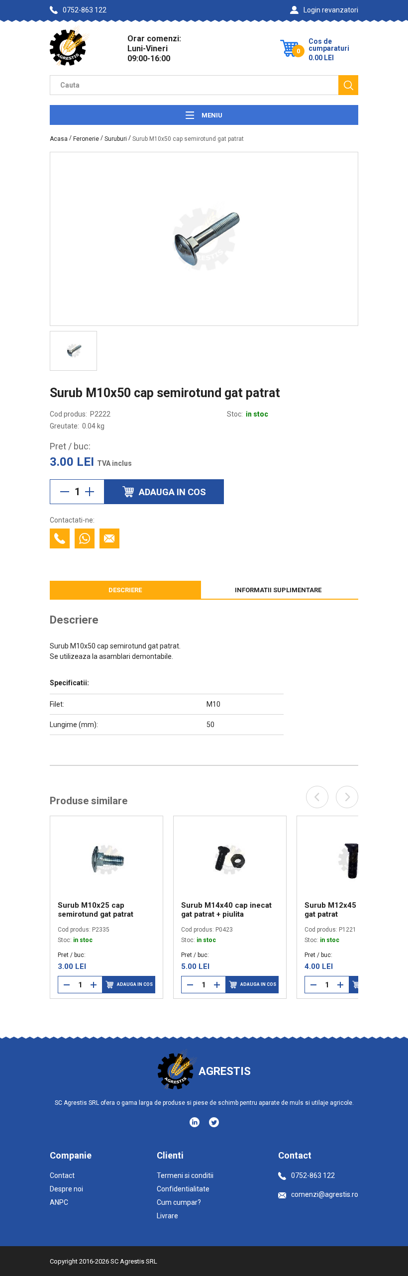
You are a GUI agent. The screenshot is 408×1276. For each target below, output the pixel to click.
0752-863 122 (84, 10)
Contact (62, 1175)
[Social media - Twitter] (214, 1122)
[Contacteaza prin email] (109, 538)
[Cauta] (348, 85)
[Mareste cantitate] (90, 492)
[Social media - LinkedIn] (195, 1122)
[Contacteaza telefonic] (60, 538)
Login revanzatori (331, 10)
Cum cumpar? (179, 1202)
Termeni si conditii (185, 1175)
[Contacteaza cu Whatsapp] (85, 538)
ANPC (59, 1202)
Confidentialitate (183, 1189)
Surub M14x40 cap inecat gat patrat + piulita (157, 910)
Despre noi (66, 1189)
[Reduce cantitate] (65, 492)
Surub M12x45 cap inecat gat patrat (281, 910)
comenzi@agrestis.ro (324, 1194)
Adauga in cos (66, 984)
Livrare (167, 1216)
